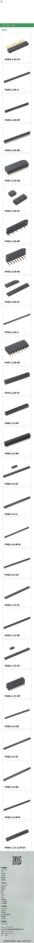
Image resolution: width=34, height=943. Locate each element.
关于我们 (3, 873)
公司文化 (3, 912)
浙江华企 (29, 941)
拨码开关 (3, 889)
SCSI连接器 (4, 901)
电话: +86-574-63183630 (7, 927)
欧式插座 (3, 899)
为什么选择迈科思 (5, 914)
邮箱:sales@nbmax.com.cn (7, 933)
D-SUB (3, 895)
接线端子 (3, 887)
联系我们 (3, 880)
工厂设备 (3, 918)
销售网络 (3, 916)
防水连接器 (4, 903)
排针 (2, 893)
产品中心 (8, 25)
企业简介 (3, 910)
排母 (2, 891)
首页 (3, 25)
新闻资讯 (3, 877)
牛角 (2, 897)
